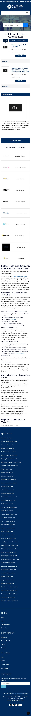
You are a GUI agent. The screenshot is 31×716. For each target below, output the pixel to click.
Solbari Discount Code (7, 486)
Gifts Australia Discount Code (8, 549)
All (5, 40)
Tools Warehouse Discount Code (9, 545)
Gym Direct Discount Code (8, 535)
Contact (3, 644)
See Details (5, 61)
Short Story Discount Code (8, 562)
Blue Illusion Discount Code (8, 517)
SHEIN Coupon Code (6, 438)
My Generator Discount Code (8, 569)
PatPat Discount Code (7, 531)
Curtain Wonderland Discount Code (10, 559)
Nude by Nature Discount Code (9, 514)
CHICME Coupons (20, 201)
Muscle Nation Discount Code (9, 441)
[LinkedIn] (21, 705)
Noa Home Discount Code (8, 521)
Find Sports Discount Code (8, 524)
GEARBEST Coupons (20, 236)
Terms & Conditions (6, 641)
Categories (4, 628)
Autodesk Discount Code (7, 583)
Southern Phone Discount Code (9, 590)
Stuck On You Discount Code (8, 452)
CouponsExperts (20, 353)
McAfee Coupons (20, 247)
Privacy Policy (4, 637)
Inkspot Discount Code (7, 510)
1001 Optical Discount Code (8, 538)
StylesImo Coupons (20, 156)
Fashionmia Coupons (20, 167)
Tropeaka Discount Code (7, 448)
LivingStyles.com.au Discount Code (10, 542)
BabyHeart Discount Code (8, 580)
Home (2, 617)
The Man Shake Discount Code (9, 455)
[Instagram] (19, 705)
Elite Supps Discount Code (8, 445)
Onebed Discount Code (7, 504)
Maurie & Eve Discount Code (8, 479)
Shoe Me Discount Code (7, 493)
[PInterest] (16, 705)
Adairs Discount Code (6, 469)
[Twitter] (13, 705)
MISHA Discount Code (7, 576)
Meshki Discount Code (7, 472)
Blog (2, 657)
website (14, 319)
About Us (3, 648)
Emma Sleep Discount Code (8, 500)
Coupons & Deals (5, 624)
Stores (3, 621)
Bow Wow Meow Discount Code (9, 587)
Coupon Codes (22, 40)
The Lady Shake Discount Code (9, 459)
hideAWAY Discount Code (7, 490)
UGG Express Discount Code (8, 552)
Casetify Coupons (20, 190)
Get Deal (20, 56)
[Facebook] (10, 705)
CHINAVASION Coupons (20, 213)
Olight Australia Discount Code (9, 483)
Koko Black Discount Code (8, 573)
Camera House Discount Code (9, 594)
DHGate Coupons (20, 179)
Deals (12, 40)
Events (3, 660)
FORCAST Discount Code (7, 528)
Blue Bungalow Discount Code (9, 507)
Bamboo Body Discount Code (9, 566)
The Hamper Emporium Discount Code (11, 462)
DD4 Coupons (20, 258)
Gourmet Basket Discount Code (9, 465)
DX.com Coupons (20, 224)
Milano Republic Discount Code (9, 555)
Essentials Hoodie (5, 600)
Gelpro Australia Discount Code (9, 497)
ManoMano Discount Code (8, 597)
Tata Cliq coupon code (20, 276)
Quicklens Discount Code (7, 476)
